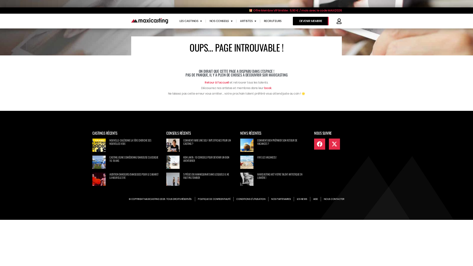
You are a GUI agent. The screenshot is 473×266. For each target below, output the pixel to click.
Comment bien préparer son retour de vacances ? (277, 142)
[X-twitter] (334, 144)
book (268, 88)
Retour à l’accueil (217, 82)
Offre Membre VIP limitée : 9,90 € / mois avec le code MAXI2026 (297, 10)
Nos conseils (219, 21)
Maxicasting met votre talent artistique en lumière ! (279, 176)
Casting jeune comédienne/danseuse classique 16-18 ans (133, 159)
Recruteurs (273, 21)
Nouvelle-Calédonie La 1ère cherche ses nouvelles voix (130, 142)
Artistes (246, 21)
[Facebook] (319, 144)
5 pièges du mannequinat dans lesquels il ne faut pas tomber (206, 176)
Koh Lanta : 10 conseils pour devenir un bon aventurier (206, 159)
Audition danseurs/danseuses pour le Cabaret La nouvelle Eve (134, 176)
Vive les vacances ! (267, 157)
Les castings (188, 21)
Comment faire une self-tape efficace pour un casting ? (207, 142)
